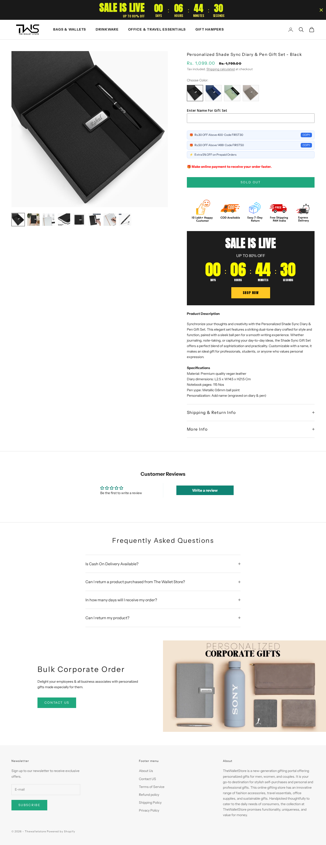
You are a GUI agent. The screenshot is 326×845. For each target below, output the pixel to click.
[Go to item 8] (125, 219)
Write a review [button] (205, 490)
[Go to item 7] (109, 219)
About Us (146, 771)
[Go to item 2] (33, 219)
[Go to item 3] (48, 219)
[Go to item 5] (79, 219)
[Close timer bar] (321, 10)
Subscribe (29, 805)
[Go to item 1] (18, 219)
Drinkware (107, 29)
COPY (306, 135)
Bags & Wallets (69, 29)
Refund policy (149, 794)
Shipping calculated (220, 69)
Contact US (147, 779)
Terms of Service (151, 787)
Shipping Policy (150, 802)
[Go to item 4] (64, 219)
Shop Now (251, 292)
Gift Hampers (209, 29)
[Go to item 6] (94, 219)
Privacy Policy (149, 810)
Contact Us (56, 702)
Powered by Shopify (61, 831)
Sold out (251, 182)
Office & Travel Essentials (157, 29)
